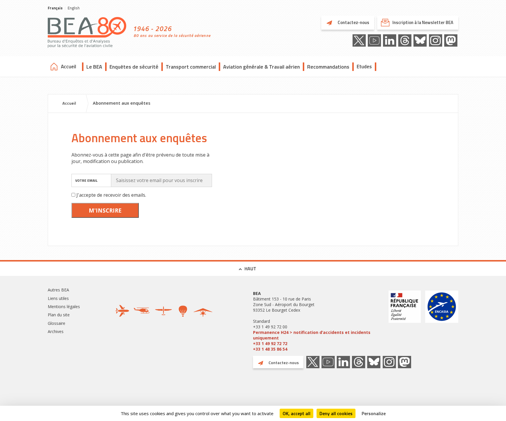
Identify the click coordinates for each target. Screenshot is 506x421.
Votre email (86, 180)
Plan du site (59, 315)
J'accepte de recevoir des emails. (111, 195)
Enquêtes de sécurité (134, 67)
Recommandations (328, 67)
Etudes (364, 66)
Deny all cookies (336, 413)
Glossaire (56, 323)
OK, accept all (296, 413)
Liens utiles (58, 298)
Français (55, 8)
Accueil (68, 66)
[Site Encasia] (441, 321)
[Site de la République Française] (405, 321)
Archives (56, 331)
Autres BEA (58, 290)
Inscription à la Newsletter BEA (422, 22)
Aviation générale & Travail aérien (261, 67)
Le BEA (94, 67)
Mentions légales (64, 306)
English (74, 8)
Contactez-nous (353, 22)
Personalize (374, 413)
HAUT (250, 268)
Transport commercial (191, 67)
